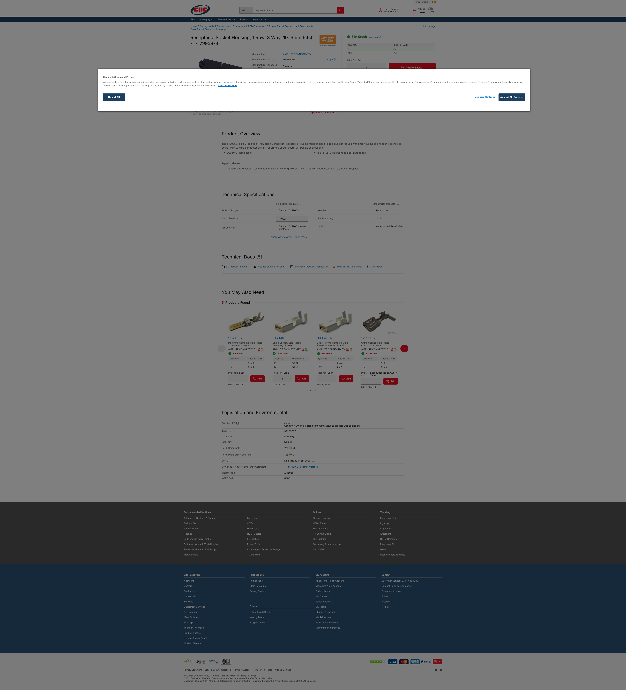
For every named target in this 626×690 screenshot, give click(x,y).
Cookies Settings (485, 97)
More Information (227, 85)
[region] (314, 90)
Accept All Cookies (511, 97)
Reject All (114, 97)
